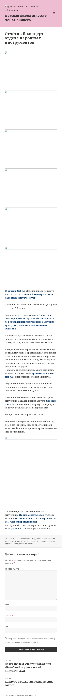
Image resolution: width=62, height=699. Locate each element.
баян (39, 541)
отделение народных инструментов (20, 544)
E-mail (9, 615)
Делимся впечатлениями (44, 538)
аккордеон (22, 541)
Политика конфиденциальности (20, 695)
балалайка (31, 541)
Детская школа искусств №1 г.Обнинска (26, 17)
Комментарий (12, 569)
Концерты (9, 541)
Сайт (7, 627)
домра (52, 541)
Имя (8, 604)
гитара (45, 541)
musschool (25, 538)
